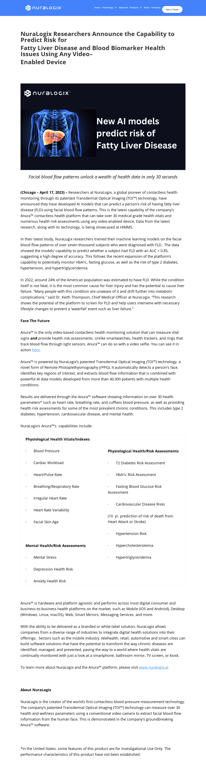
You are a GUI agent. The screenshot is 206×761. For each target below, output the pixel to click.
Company (155, 7)
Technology (107, 7)
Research (123, 7)
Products (134, 7)
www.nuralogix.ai (153, 667)
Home (97, 7)
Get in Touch (172, 9)
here (36, 349)
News (146, 7)
